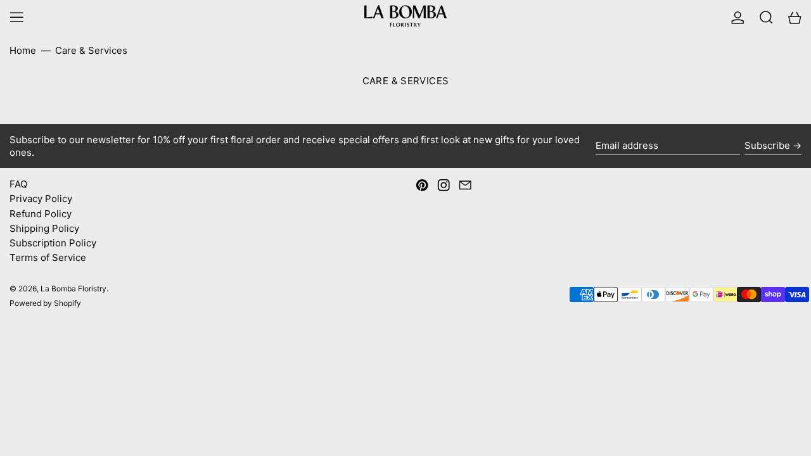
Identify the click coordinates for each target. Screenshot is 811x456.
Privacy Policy (41, 199)
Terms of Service (48, 257)
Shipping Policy (44, 228)
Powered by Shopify (45, 303)
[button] (766, 17)
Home (23, 50)
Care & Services (91, 50)
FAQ (18, 184)
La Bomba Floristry (73, 288)
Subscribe (767, 145)
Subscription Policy (53, 243)
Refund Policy (41, 214)
